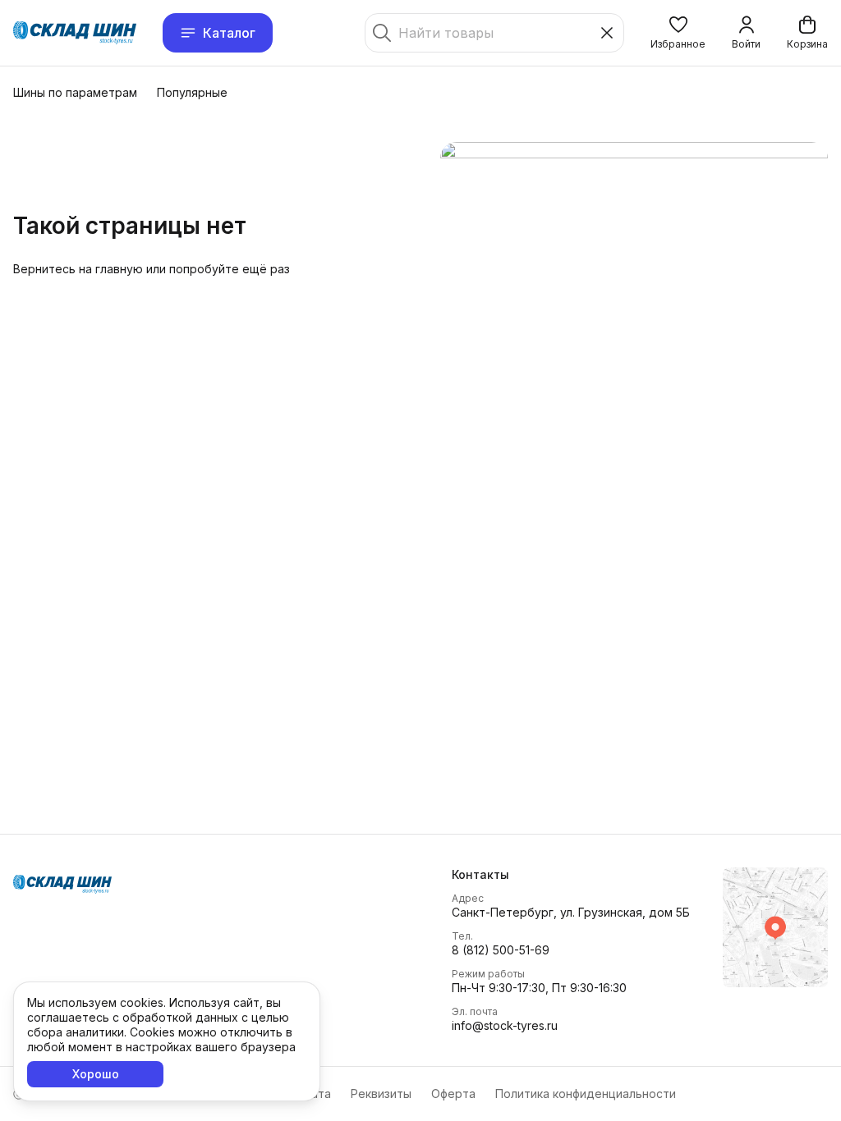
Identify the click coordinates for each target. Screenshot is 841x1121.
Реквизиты (381, 1093)
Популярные (192, 92)
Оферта (453, 1093)
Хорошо (95, 1074)
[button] (677, 33)
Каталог (229, 33)
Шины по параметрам (75, 92)
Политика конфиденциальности (585, 1093)
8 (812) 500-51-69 (500, 950)
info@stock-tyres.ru (505, 1025)
